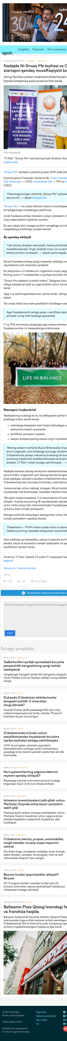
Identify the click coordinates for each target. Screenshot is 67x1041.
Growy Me (11, 172)
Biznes (20, 693)
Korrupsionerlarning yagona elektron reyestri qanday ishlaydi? (31, 773)
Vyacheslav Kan (43, 181)
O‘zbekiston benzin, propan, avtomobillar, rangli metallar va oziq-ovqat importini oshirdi (34, 842)
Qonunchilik (22, 767)
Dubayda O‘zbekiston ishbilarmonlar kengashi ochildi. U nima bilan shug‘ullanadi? (30, 701)
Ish (37, 1024)
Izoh (23, 581)
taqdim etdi (11, 162)
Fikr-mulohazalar (57, 49)
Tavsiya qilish (40, 581)
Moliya (20, 729)
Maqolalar (38, 49)
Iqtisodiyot (22, 658)
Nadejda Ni (39, 197)
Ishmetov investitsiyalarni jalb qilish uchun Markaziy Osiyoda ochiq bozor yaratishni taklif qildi (34, 804)
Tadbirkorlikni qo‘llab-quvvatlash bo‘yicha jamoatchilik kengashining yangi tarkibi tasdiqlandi (34, 665)
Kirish (10, 633)
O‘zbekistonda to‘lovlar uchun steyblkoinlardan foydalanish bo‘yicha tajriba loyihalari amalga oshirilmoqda (31, 736)
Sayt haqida (41, 1020)
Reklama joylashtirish (46, 1016)
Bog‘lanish (41, 1012)
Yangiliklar (24, 49)
